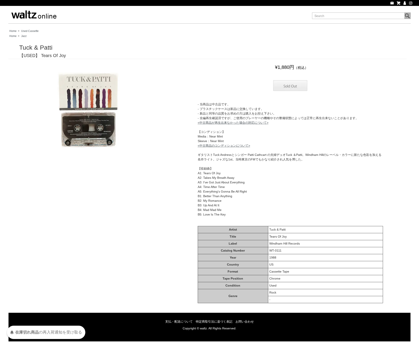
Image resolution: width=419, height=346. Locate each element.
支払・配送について (179, 321)
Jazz (24, 36)
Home (13, 31)
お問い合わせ (244, 321)
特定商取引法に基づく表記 (214, 321)
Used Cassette (30, 31)
